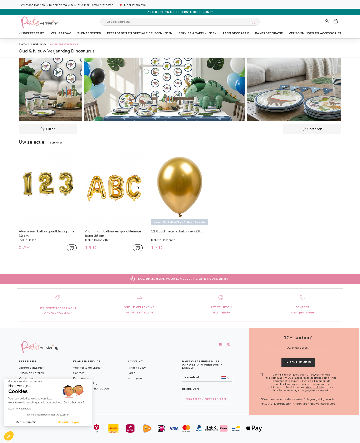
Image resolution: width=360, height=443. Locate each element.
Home (23, 44)
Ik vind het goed (69, 422)
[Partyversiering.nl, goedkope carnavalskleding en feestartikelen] (39, 19)
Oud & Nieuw (38, 44)
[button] (326, 21)
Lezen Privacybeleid (19, 408)
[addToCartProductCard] (72, 248)
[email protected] (103, 5)
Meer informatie (135, 5)
